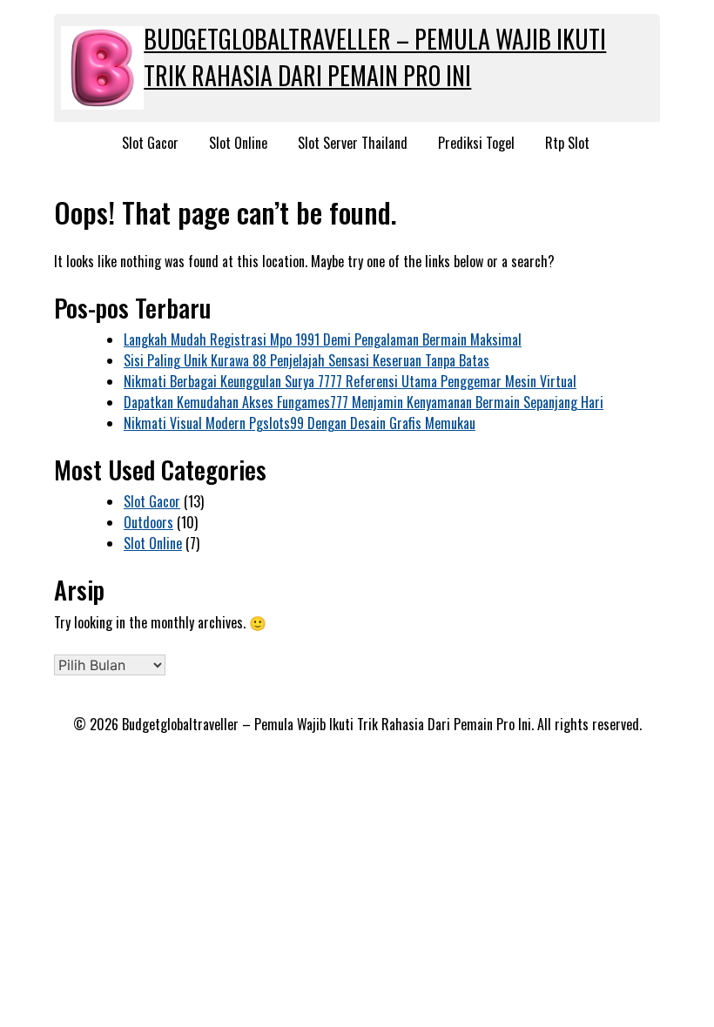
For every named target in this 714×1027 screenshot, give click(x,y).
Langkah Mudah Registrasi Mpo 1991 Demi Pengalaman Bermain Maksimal (323, 339)
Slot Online (238, 142)
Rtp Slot (567, 142)
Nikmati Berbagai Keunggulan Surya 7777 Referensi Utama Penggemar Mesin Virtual (350, 381)
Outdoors (148, 522)
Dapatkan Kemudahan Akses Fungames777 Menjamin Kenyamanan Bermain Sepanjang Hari (363, 402)
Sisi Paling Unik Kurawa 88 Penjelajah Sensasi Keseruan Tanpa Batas (306, 360)
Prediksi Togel (476, 142)
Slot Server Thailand (353, 142)
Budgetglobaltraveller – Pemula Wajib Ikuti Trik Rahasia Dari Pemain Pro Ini (375, 57)
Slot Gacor (150, 142)
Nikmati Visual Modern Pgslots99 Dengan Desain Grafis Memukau (299, 423)
